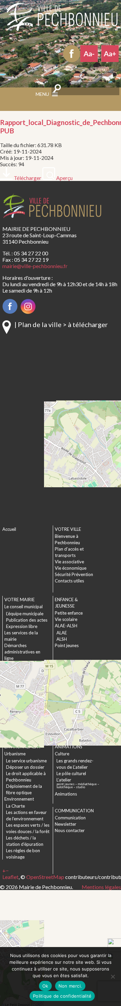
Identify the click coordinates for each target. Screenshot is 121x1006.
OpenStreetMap (45, 877)
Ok (45, 986)
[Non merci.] (112, 976)
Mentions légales (101, 887)
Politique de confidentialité (62, 996)
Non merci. (70, 986)
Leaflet (10, 877)
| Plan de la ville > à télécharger (61, 324)
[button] (4, 870)
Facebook (71, 53)
